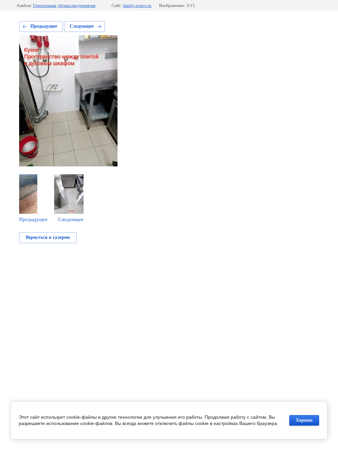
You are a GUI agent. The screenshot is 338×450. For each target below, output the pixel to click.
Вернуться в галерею (48, 237)
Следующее (82, 26)
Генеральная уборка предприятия (64, 5)
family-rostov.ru (137, 5)
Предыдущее (43, 26)
